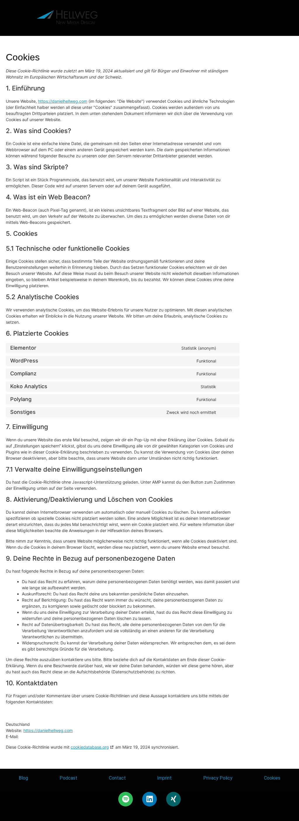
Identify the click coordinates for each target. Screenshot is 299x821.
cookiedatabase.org (90, 747)
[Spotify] (125, 799)
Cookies (272, 778)
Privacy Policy (217, 778)
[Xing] (173, 799)
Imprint (164, 778)
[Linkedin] (149, 799)
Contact (117, 778)
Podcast (68, 778)
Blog (23, 778)
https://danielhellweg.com (62, 101)
